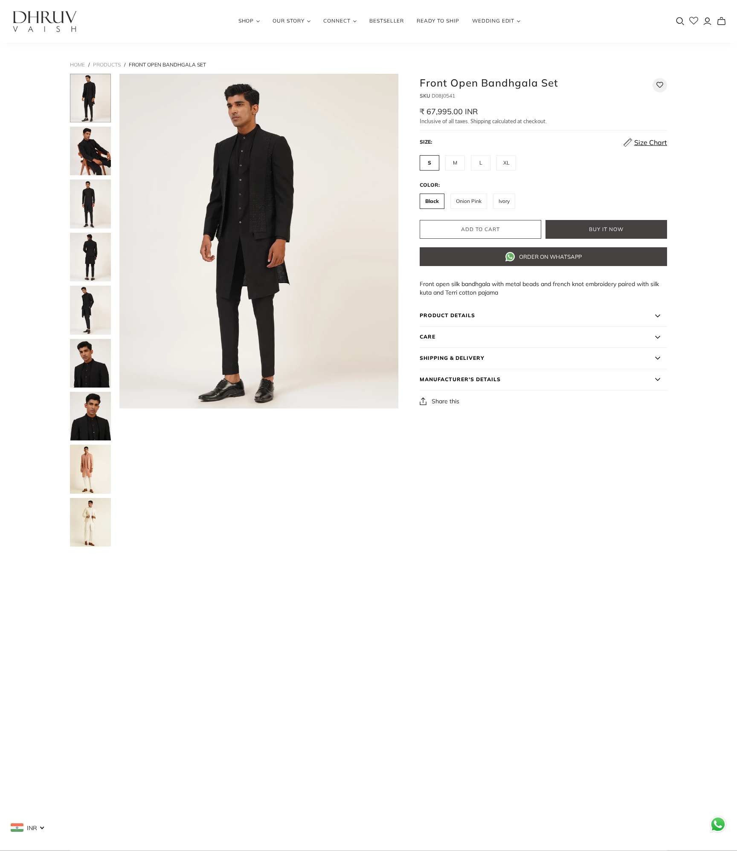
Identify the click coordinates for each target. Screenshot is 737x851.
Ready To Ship (438, 20)
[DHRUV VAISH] (45, 21)
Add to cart (480, 229)
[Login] (707, 21)
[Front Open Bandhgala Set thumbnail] (90, 98)
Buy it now (606, 229)
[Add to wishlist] (660, 85)
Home (77, 64)
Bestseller (386, 20)
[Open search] (680, 21)
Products (107, 64)
